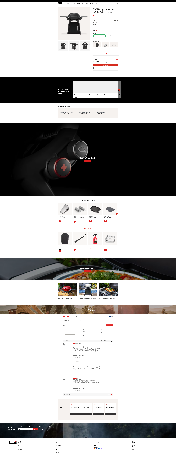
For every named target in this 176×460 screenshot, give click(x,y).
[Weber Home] (60, 3)
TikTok (48, 429)
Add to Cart (105, 65)
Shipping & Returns (20, 448)
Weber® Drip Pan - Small (107, 246)
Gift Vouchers (133, 442)
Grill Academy (133, 446)
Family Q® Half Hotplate (107, 217)
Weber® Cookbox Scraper (77, 246)
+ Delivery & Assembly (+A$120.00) (100, 62)
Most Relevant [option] (106, 340)
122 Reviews (75, 316)
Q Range (59, 6)
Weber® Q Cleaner (91, 246)
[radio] (94, 30)
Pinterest (46, 429)
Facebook (40, 429)
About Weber (19, 442)
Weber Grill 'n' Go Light (62, 217)
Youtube (42, 429)
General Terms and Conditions (22, 446)
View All (106, 53)
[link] (66, 316)
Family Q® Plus (62, 6)
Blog (18, 445)
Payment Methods (58, 448)
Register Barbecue (58, 446)
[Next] (119, 90)
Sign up (35, 429)
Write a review (110, 325)
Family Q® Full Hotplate (92, 217)
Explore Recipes (88, 271)
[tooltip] (111, 316)
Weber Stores (133, 448)
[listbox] (106, 340)
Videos (95, 445)
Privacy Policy (31, 435)
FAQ (56, 449)
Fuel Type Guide (116, 33)
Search (107, 3)
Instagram (44, 429)
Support (57, 442)
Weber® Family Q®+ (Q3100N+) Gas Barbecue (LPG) (71, 6)
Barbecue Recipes (96, 442)
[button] (65, 3)
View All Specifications (63, 115)
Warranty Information (82, 115)
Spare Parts (57, 452)
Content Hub (133, 449)
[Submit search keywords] (105, 3)
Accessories (133, 445)
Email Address (20, 429)
